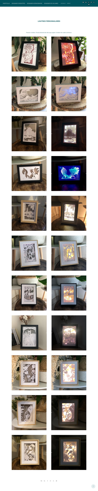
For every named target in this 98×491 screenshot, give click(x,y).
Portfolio (6, 3)
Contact (69, 3)
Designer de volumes (51, 3)
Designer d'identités (18, 3)
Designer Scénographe (34, 3)
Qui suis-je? (63, 3)
